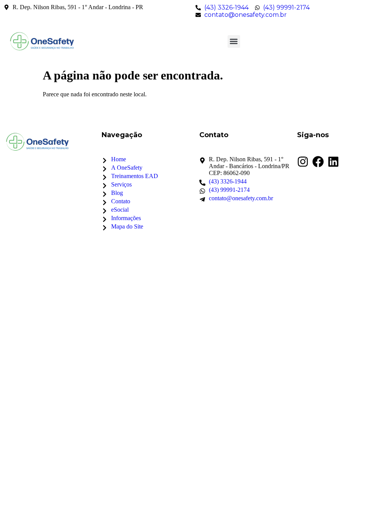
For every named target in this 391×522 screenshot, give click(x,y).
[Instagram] (303, 161)
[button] (234, 41)
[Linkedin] (333, 161)
